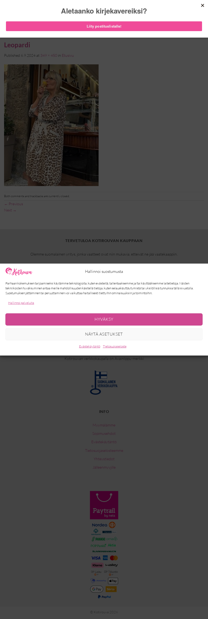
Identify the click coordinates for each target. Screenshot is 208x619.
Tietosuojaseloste (114, 346)
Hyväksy (104, 319)
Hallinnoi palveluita (21, 302)
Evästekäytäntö (89, 346)
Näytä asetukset (104, 334)
